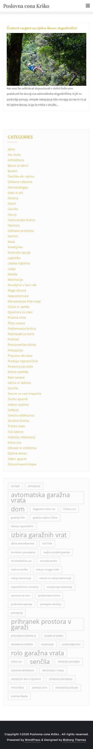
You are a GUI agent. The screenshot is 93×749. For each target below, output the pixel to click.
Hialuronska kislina (21, 220)
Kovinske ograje (19, 252)
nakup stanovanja (21, 578)
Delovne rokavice (20, 182)
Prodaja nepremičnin (23, 361)
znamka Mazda (19, 696)
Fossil (12, 203)
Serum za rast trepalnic (25, 394)
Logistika (14, 258)
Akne (11, 149)
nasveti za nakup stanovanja (55, 578)
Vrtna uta (14, 442)
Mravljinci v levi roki (22, 285)
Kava (11, 242)
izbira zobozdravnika (22, 543)
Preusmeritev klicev (22, 345)
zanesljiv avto (39, 687)
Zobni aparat (17, 459)
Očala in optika (18, 307)
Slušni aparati (18, 399)
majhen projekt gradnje (56, 552)
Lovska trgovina (19, 263)
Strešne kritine (18, 421)
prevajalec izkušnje (50, 604)
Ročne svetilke (18, 372)
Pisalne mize (17, 317)
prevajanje (17, 612)
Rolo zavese (16, 377)
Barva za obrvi (18, 166)
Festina (13, 198)
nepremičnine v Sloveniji (24, 586)
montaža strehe (48, 560)
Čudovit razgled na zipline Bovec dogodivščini (42, 28)
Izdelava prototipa (21, 231)
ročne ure (16, 661)
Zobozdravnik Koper (22, 464)
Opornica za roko (20, 312)
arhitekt (15, 486)
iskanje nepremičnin (22, 526)
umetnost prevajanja (60, 678)
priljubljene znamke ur (23, 635)
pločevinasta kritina (49, 595)
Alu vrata (14, 155)
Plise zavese (16, 323)
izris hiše (47, 543)
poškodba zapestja (21, 604)
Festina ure (69, 508)
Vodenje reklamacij (21, 437)
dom (18, 509)
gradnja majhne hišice (45, 517)
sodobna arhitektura (22, 670)
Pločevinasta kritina (22, 328)
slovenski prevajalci (69, 661)
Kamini (13, 236)
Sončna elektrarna (21, 415)
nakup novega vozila (47, 569)
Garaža (13, 209)
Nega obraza (17, 290)
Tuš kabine (15, 432)
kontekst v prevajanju (23, 552)
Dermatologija (18, 187)
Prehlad (13, 339)
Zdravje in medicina (22, 448)
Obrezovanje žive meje (24, 301)
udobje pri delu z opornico (26, 678)
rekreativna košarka (22, 644)
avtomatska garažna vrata (40, 497)
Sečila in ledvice (19, 383)
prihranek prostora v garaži (41, 624)
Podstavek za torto (21, 334)
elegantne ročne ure (44, 508)
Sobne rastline (18, 405)
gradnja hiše (18, 517)
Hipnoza (14, 225)
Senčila (13, 388)
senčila (40, 661)
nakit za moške (19, 569)
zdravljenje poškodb (66, 687)
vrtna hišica (17, 687)
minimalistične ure (21, 560)
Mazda (13, 274)
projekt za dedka (53, 635)
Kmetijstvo (15, 247)
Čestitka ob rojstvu (21, 176)
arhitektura (34, 486)
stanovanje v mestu (53, 670)
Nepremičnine (18, 296)
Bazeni (13, 171)
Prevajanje (15, 350)
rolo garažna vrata (37, 653)
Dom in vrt (15, 193)
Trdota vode (16, 426)
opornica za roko (20, 595)
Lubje (12, 269)
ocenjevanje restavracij (59, 586)
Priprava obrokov (20, 356)
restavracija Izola (71, 644)
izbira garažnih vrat (39, 535)
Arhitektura (16, 160)
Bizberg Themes (74, 739)
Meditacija (15, 280)
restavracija (47, 644)
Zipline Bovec (17, 453)
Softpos (13, 410)
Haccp (12, 214)
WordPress (32, 739)
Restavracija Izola (20, 366)
